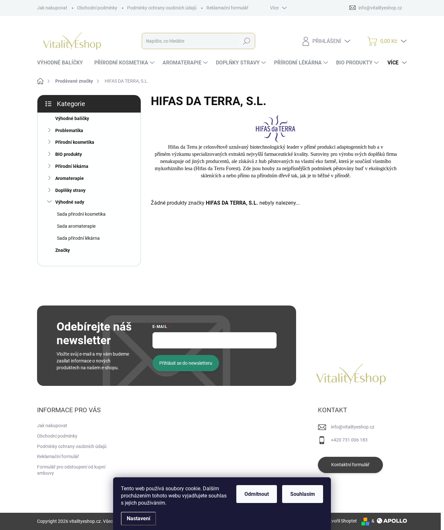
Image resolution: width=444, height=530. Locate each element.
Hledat (247, 41)
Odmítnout (256, 494)
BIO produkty (68, 154)
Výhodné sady (69, 202)
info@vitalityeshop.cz (352, 426)
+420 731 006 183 (349, 439)
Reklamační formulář (227, 7)
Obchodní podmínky (97, 7)
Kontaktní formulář (350, 464)
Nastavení (138, 518)
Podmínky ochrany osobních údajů (162, 7)
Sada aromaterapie (76, 226)
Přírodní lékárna (71, 166)
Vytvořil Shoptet (341, 520)
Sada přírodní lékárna (78, 238)
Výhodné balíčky (72, 118)
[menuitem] (62, 63)
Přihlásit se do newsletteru (185, 363)
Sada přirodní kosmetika (81, 214)
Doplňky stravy (70, 190)
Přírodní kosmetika (74, 142)
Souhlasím (302, 494)
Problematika (69, 130)
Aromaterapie (69, 178)
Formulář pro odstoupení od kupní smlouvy (71, 470)
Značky (62, 250)
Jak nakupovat (52, 7)
